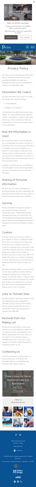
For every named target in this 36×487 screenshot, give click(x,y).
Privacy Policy (6, 461)
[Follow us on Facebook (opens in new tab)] (16, 435)
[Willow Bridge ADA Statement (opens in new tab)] (21, 482)
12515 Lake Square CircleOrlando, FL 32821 (18, 442)
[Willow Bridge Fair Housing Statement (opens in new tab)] (18, 482)
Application (25, 461)
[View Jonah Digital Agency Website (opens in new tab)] (18, 477)
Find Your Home (18, 391)
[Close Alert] (34, 2)
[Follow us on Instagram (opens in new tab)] (20, 435)
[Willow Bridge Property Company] (18, 472)
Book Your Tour (18, 387)
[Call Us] (27, 47)
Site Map (31, 461)
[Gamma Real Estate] (17, 466)
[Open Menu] (32, 47)
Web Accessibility (16, 461)
